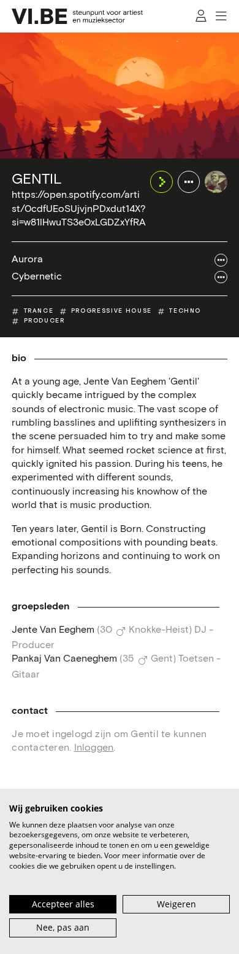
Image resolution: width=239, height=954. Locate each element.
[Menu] (221, 16)
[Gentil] (216, 182)
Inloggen (94, 748)
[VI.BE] (77, 16)
